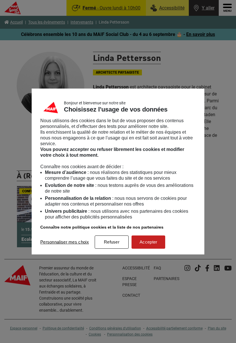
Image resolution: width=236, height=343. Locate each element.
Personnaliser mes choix (64, 241)
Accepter (148, 241)
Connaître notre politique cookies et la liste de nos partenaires (101, 227)
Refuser (111, 241)
